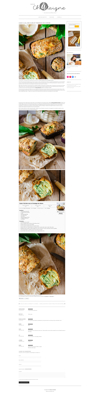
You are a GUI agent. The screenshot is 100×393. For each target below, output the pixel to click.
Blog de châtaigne (53, 389)
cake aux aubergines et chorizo (55, 102)
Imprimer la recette (61, 211)
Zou (76, 26)
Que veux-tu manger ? (72, 24)
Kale (46, 391)
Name (20, 355)
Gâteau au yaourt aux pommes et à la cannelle (29, 303)
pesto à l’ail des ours (38, 87)
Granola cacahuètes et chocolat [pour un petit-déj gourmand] (51, 303)
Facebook (46, 296)
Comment (20, 371)
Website (20, 364)
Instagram (52, 296)
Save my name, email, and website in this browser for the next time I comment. (29, 379)
